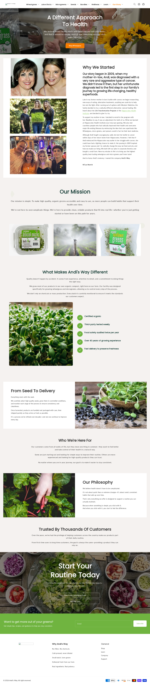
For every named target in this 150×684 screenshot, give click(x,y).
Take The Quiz (75, 601)
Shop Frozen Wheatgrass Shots (75, 595)
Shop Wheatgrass (75, 46)
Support (104, 659)
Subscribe (140, 623)
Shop (103, 648)
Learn (103, 652)
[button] (33, 4)
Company (104, 655)
